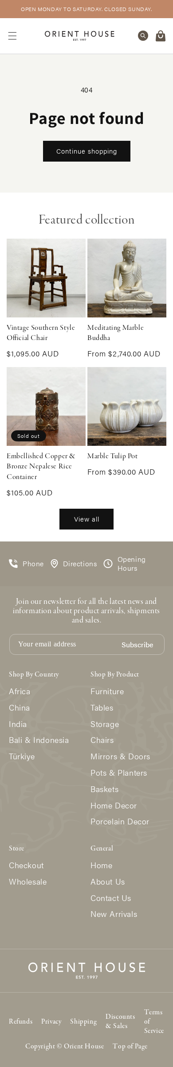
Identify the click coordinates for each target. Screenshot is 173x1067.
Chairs (102, 740)
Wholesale (28, 881)
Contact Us (110, 898)
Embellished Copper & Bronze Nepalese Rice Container (41, 466)
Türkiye (22, 756)
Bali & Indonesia (39, 740)
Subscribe (137, 644)
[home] (79, 36)
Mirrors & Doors (120, 756)
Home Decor (113, 805)
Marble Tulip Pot (112, 456)
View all (86, 518)
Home (101, 865)
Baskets (104, 789)
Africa (20, 691)
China (19, 707)
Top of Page (130, 1046)
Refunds (20, 1021)
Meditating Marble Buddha (115, 333)
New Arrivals (113, 914)
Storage (104, 724)
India (18, 724)
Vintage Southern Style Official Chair (41, 333)
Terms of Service (154, 1022)
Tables (102, 707)
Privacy (51, 1021)
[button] (12, 36)
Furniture (107, 691)
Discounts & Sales (120, 1021)
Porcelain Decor (119, 821)
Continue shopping (86, 150)
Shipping (83, 1021)
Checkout (26, 865)
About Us (107, 881)
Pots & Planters (118, 772)
